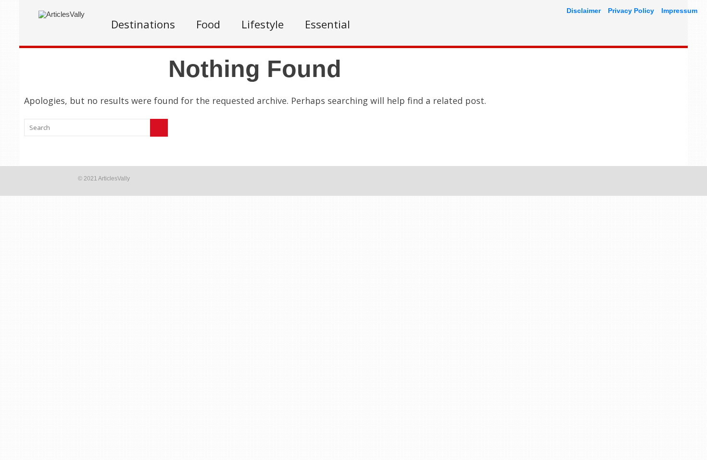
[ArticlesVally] (61, 14)
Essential (327, 24)
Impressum (679, 10)
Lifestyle (262, 24)
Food (208, 24)
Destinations (143, 24)
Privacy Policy (631, 10)
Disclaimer (584, 10)
